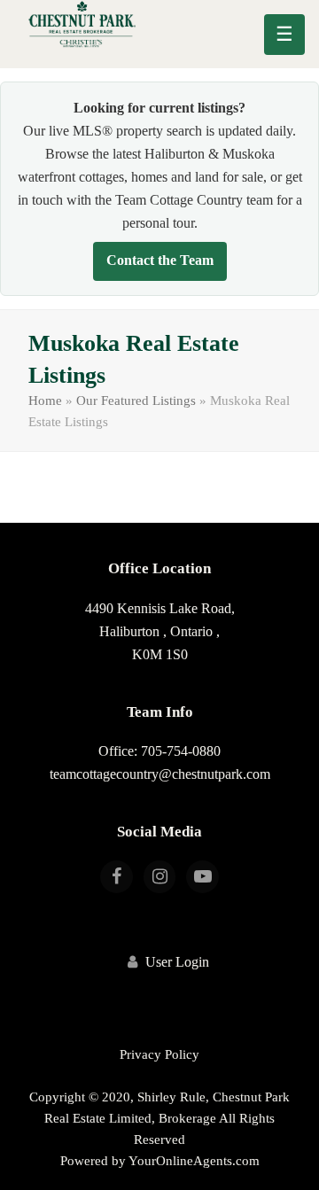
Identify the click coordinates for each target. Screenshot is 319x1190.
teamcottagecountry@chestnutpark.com (160, 774)
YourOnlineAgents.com (194, 1161)
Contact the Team (160, 260)
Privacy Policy (159, 1054)
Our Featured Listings (136, 400)
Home (45, 400)
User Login (177, 961)
